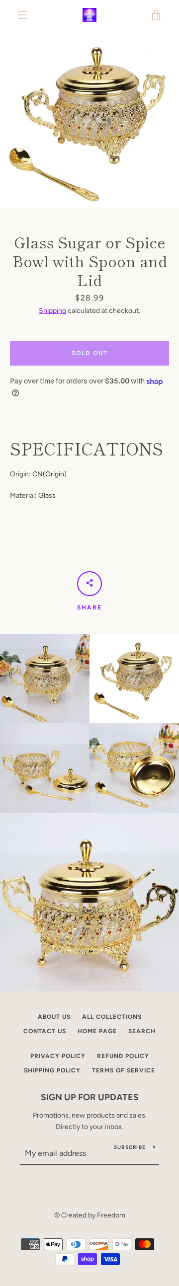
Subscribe (130, 1147)
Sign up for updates (90, 1097)
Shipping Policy (52, 1070)
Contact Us (44, 1031)
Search (142, 1031)
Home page (97, 1031)
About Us (54, 1016)
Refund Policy (123, 1056)
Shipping (52, 310)
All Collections (112, 1016)
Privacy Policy (58, 1056)
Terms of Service (123, 1070)
